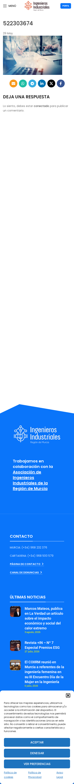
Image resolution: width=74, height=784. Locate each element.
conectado (41, 106)
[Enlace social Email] (13, 83)
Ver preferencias (37, 764)
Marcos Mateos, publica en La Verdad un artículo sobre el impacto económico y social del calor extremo (44, 618)
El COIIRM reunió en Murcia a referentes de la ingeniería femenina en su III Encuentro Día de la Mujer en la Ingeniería (44, 672)
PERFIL (65, 5)
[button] (68, 695)
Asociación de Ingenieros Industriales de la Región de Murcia (30, 480)
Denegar (37, 753)
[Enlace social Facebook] (61, 83)
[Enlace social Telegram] (32, 83)
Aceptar (37, 742)
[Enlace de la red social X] (51, 83)
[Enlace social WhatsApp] (23, 83)
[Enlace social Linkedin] (42, 83)
